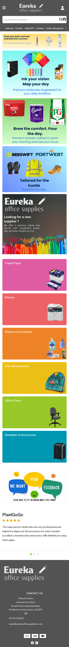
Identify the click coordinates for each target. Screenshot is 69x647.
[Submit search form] (60, 19)
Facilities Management (54, 28)
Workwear (40, 28)
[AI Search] (64, 19)
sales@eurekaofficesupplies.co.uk (25, 624)
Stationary (9, 28)
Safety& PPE (29, 28)
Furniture (19, 28)
